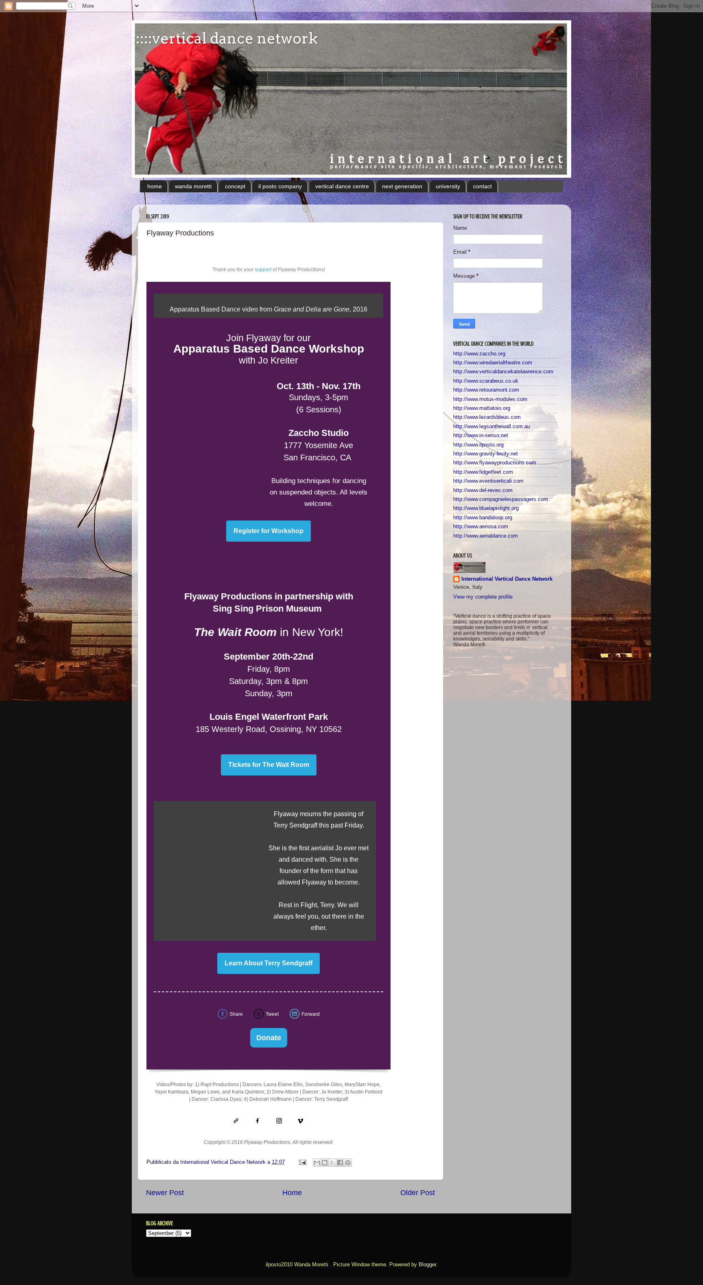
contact (482, 186)
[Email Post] (302, 1162)
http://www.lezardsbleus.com (487, 417)
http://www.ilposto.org (478, 445)
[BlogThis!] (325, 1163)
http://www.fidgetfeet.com (483, 472)
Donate (268, 1037)
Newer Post (165, 1193)
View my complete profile (483, 597)
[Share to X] (332, 1163)
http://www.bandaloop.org (482, 518)
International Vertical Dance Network (506, 579)
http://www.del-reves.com (483, 490)
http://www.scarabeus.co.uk (485, 381)
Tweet (272, 1014)
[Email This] (317, 1163)
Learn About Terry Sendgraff (268, 963)
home (154, 186)
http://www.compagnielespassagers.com (500, 499)
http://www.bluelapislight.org (486, 508)
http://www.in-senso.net (480, 435)
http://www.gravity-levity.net (485, 454)
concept (235, 186)
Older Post (417, 1193)
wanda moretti (193, 186)
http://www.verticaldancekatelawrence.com (503, 372)
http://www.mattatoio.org (481, 408)
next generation (402, 186)
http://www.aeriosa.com (480, 526)
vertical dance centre (342, 186)
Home (292, 1193)
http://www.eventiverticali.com (488, 481)
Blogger (427, 1265)
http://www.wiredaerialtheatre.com (492, 363)
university (448, 186)
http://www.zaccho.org (479, 354)
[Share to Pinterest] (348, 1163)
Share (236, 1014)
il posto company (280, 186)
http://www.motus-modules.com (490, 399)
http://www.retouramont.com (486, 390)
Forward (310, 1014)
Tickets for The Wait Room (268, 765)
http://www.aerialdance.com (485, 536)
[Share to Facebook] (340, 1163)
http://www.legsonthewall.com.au (491, 426)
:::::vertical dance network (225, 38)
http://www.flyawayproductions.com (494, 463)
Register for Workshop (268, 531)
